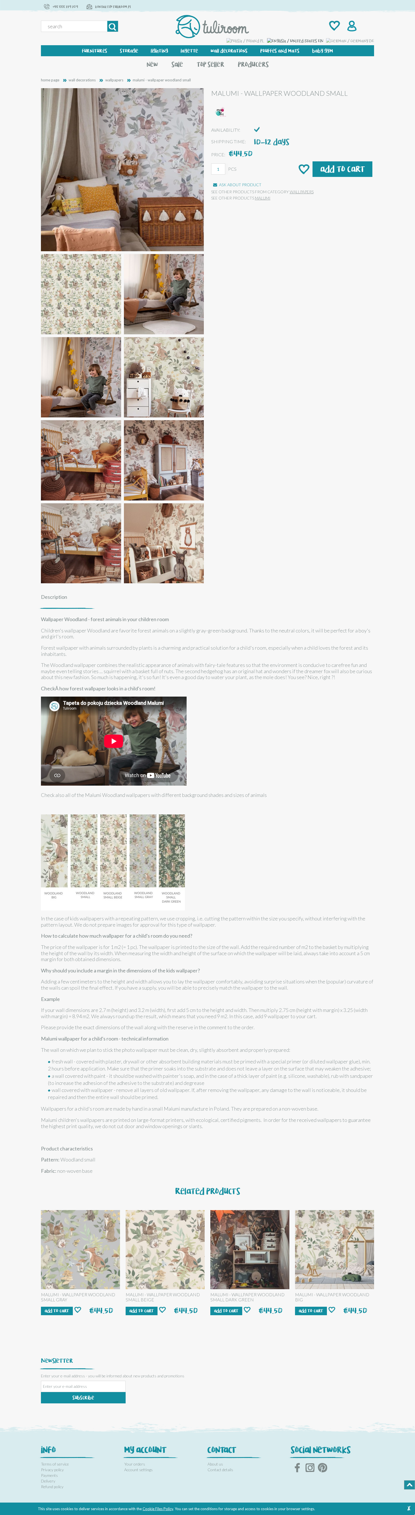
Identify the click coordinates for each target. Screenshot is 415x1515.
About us (215, 1464)
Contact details (220, 1469)
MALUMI (262, 198)
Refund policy (52, 1486)
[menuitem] (95, 50)
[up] (409, 1485)
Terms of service (55, 1464)
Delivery (48, 1481)
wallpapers (302, 191)
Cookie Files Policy (158, 1509)
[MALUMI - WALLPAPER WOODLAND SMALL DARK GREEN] (249, 1249)
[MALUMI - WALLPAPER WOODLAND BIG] (334, 1249)
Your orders (134, 1464)
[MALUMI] (221, 111)
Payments (49, 1475)
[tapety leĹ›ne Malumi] (113, 862)
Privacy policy (52, 1469)
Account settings (138, 1469)
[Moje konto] (351, 26)
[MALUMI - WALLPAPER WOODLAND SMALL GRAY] (80, 1249)
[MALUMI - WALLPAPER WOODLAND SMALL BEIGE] (165, 1249)
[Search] (112, 26)
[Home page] (212, 26)
